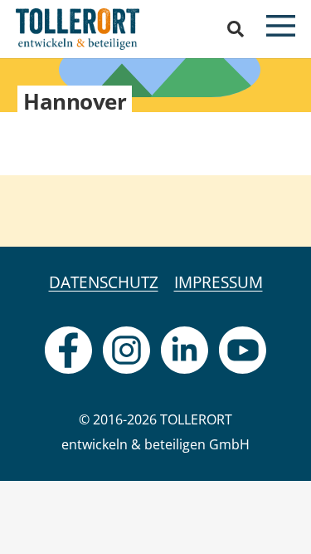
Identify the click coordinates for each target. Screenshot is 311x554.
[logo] (77, 29)
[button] (235, 29)
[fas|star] (68, 350)
